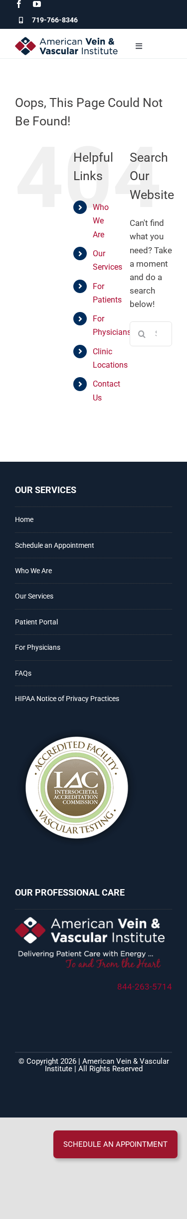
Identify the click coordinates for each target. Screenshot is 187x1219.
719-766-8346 (55, 20)
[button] (115, 1144)
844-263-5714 (144, 987)
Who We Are (101, 221)
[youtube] (37, 4)
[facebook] (19, 4)
